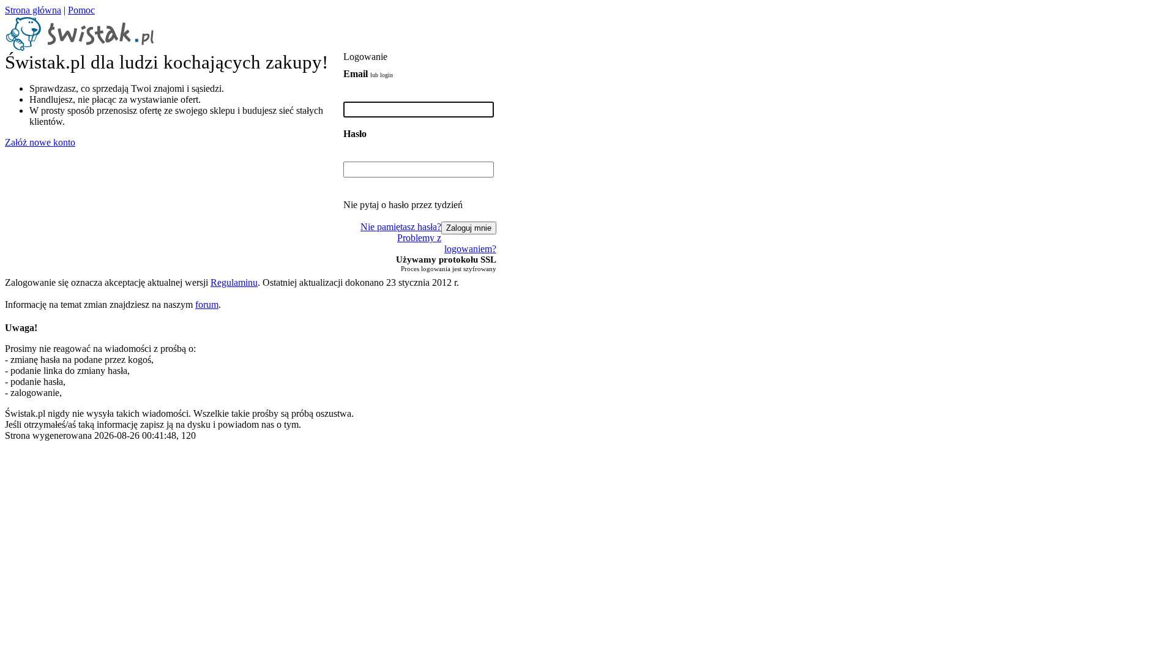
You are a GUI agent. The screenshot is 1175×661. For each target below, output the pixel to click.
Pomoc (81, 10)
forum (206, 304)
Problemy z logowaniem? (446, 243)
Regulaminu (234, 282)
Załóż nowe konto (40, 142)
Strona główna (33, 10)
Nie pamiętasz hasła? (400, 227)
